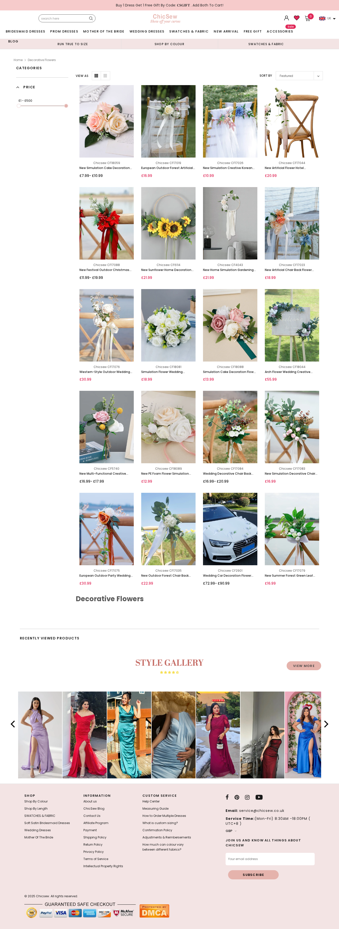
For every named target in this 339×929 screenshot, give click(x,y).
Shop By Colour (36, 801)
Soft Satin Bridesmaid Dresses (47, 823)
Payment (90, 830)
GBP (229, 831)
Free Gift (253, 31)
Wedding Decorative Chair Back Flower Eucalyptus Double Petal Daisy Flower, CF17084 (227, 473)
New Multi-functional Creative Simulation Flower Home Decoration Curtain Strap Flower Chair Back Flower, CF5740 (103, 473)
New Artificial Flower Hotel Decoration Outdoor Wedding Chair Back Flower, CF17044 (292, 168)
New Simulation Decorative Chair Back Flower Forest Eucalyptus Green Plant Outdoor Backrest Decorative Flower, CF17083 (290, 473)
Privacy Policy (93, 852)
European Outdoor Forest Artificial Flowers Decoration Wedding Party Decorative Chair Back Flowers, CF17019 (167, 168)
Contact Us (92, 816)
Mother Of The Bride (104, 31)
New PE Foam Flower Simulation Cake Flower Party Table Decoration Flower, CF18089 (168, 473)
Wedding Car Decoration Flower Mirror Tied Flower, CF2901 (227, 575)
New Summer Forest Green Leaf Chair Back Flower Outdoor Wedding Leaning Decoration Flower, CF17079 (289, 575)
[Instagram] (247, 797)
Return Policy (92, 844)
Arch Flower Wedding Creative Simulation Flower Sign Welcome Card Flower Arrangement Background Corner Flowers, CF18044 (289, 372)
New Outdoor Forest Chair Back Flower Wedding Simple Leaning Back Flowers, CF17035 (165, 575)
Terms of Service (95, 859)
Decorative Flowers (42, 60)
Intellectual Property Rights (103, 866)
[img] (169, 672)
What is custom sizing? (160, 823)
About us (90, 801)
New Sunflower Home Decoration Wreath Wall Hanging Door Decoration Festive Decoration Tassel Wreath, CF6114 (166, 270)
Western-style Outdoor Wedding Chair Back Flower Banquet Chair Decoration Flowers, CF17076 (104, 372)
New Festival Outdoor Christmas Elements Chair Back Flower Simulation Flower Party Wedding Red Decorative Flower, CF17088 (104, 270)
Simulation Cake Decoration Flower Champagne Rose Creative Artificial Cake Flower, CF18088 (230, 372)
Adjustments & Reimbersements (166, 837)
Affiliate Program (95, 823)
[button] (14, 724)
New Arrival (226, 31)
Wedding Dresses (147, 31)
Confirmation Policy (157, 830)
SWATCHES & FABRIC (189, 31)
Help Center (151, 801)
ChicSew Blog (93, 808)
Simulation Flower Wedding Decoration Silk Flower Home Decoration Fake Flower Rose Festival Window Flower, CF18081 (165, 372)
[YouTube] (259, 797)
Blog (13, 41)
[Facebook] (227, 797)
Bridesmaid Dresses (25, 31)
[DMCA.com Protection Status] (154, 911)
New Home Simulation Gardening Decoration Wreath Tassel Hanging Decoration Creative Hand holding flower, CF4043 (230, 270)
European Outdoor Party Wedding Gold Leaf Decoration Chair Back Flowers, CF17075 (105, 575)
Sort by (266, 75)
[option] (72, 44)
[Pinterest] (237, 797)
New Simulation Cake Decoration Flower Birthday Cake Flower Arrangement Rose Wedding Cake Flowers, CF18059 (105, 168)
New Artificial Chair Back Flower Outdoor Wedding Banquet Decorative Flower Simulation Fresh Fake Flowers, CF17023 (291, 270)
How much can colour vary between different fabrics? (163, 847)
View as (82, 76)
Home (18, 60)
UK (329, 18)
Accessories (280, 30)
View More (304, 666)
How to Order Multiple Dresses (164, 816)
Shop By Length (36, 808)
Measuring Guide (155, 808)
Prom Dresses (64, 31)
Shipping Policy (94, 837)
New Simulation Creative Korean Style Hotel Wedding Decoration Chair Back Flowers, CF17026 (227, 168)
